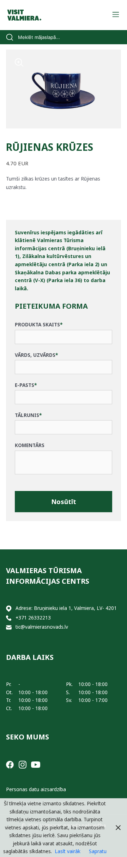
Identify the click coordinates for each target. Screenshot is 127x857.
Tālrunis (28, 415)
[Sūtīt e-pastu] (9, 627)
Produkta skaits (38, 324)
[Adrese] (9, 608)
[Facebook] (10, 763)
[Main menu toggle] (115, 15)
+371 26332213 (33, 617)
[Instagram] (22, 763)
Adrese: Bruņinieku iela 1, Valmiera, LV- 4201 (66, 608)
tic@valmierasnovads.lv (42, 626)
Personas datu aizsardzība (36, 789)
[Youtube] (35, 763)
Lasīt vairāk (67, 851)
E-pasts (26, 385)
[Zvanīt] (9, 618)
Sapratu (98, 851)
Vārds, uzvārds (36, 355)
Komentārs (29, 445)
